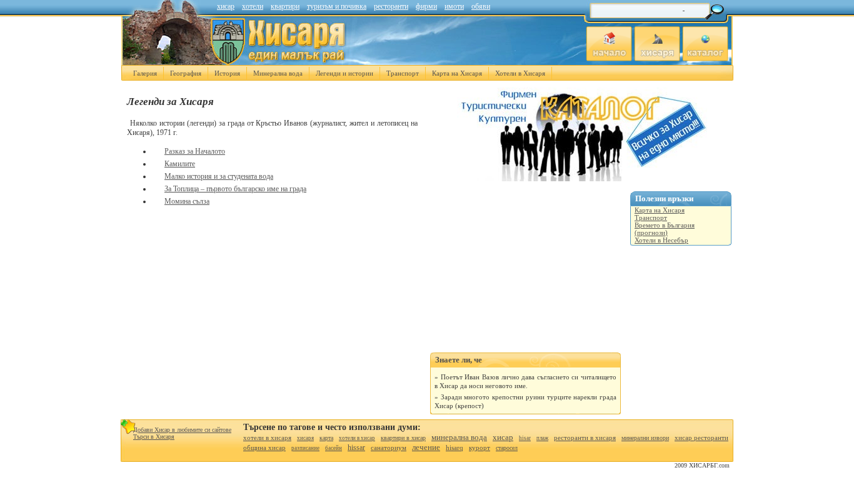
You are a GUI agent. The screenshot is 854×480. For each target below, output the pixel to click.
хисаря (305, 438)
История (227, 73)
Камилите (179, 163)
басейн (333, 448)
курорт (479, 447)
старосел (507, 447)
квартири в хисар (403, 437)
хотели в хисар (357, 438)
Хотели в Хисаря (520, 73)
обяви (480, 6)
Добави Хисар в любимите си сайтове (182, 429)
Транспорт (402, 73)
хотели (252, 6)
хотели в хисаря (267, 437)
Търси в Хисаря (153, 436)
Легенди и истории (344, 73)
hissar (356, 447)
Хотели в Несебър (661, 240)
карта (326, 437)
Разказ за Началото (194, 151)
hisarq (454, 447)
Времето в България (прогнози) (665, 228)
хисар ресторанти (701, 437)
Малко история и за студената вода (218, 176)
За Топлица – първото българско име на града (235, 188)
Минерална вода (278, 73)
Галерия (145, 73)
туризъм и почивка (336, 6)
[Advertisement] (524, 274)
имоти (454, 6)
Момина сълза (186, 201)
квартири (285, 6)
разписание (305, 448)
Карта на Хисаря (457, 73)
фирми (426, 6)
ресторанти (391, 6)
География (185, 73)
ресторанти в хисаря (585, 437)
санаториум (388, 447)
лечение (426, 447)
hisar (525, 438)
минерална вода (459, 437)
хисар (225, 6)
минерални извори (645, 437)
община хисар (264, 447)
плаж (542, 438)
